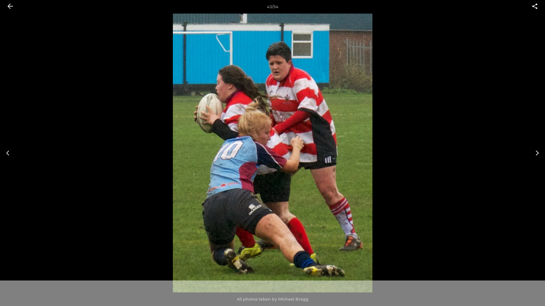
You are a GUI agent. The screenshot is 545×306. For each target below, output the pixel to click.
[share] (534, 7)
